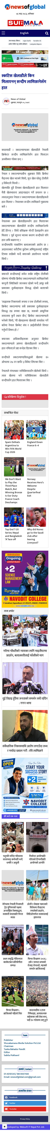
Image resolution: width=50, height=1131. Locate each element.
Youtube (12, 1109)
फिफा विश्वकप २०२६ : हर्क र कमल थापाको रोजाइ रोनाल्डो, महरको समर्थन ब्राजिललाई (37, 964)
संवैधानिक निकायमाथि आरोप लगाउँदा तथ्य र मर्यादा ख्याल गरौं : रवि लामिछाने (25, 748)
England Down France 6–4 (35, 444)
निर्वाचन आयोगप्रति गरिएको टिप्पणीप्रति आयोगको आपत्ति (37, 859)
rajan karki (27, 40)
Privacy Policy (25, 1119)
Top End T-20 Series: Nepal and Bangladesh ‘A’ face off (13, 534)
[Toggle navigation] (46, 33)
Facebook (13, 1097)
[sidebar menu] (3, 33)
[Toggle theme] (4, 1126)
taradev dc (37, 40)
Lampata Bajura (35, 44)
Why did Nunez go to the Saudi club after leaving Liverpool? (35, 536)
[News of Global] (25, 7)
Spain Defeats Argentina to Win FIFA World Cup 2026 (13, 447)
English (24, 33)
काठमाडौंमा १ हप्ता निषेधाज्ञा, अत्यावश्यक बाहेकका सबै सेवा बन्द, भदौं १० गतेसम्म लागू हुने (37, 1015)
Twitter (12, 1103)
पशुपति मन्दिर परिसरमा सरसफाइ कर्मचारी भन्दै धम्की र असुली (13, 859)
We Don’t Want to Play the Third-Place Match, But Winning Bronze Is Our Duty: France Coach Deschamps (13, 491)
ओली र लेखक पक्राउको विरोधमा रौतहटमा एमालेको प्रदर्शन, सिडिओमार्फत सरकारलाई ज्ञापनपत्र (37, 911)
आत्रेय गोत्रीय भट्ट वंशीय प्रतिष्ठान (18, 44)
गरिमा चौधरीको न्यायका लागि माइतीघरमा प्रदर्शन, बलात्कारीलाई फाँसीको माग (25, 653)
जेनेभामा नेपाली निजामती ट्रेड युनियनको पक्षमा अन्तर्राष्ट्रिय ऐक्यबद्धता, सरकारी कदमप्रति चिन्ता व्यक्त (12, 911)
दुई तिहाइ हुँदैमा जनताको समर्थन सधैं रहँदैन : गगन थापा (25, 701)
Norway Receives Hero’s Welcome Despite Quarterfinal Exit (35, 487)
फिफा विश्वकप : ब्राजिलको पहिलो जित (13, 1012)
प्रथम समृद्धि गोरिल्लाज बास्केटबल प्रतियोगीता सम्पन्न (12, 962)
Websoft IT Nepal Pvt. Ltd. (32, 1127)
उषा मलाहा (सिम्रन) (14, 40)
